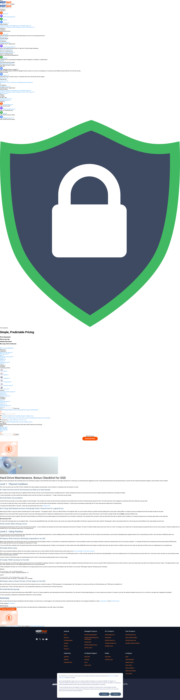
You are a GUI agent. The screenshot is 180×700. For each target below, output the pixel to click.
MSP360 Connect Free (130, 640)
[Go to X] (40, 639)
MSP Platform (4, 93)
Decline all (115, 694)
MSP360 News (3, 427)
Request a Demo (21, 27)
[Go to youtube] (46, 639)
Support (4, 418)
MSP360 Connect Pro (110, 640)
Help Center (87, 656)
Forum (85, 662)
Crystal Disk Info (104, 601)
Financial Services (68, 662)
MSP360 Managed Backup (90, 634)
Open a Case (25, 418)
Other (1, 431)
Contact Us (3, 27)
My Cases (19, 418)
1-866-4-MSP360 (13, 420)
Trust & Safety (46, 418)
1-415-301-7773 (22, 420)
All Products (30, 27)
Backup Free (12, 416)
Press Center (108, 656)
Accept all (104, 694)
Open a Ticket (87, 665)
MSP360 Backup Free (130, 634)
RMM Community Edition (131, 637)
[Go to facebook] (37, 639)
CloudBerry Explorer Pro (110, 643)
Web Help (86, 659)
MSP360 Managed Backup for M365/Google (91, 638)
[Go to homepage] (6, 4)
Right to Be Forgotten (130, 670)
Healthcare (66, 656)
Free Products (130, 631)
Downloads (5, 416)
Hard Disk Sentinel (114, 601)
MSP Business (3, 428)
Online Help (40, 418)
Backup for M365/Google (15, 410)
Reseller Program (129, 662)
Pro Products (109, 631)
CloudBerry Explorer (5, 25)
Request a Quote (11, 27)
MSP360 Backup (4, 410)
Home (65, 634)
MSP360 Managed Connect (90, 644)
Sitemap (66, 646)
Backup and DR (3, 430)
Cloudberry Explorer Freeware (132, 643)
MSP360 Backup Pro (110, 634)
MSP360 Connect (25, 410)
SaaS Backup (108, 637)
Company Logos (109, 659)
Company (66, 643)
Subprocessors (62, 677)
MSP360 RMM (34, 410)
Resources (66, 637)
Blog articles (41, 626)
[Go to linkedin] (43, 639)
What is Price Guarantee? (6, 348)
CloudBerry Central (27, 422)
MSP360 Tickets (25, 25)
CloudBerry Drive (15, 25)
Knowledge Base (32, 418)
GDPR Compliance (129, 668)
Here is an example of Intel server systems (83, 551)
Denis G (9, 626)
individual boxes (46, 505)
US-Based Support (12, 418)
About (126, 656)
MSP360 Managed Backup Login (15, 422)
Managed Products (90, 631)
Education (66, 659)
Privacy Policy (112, 675)
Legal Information (129, 659)
